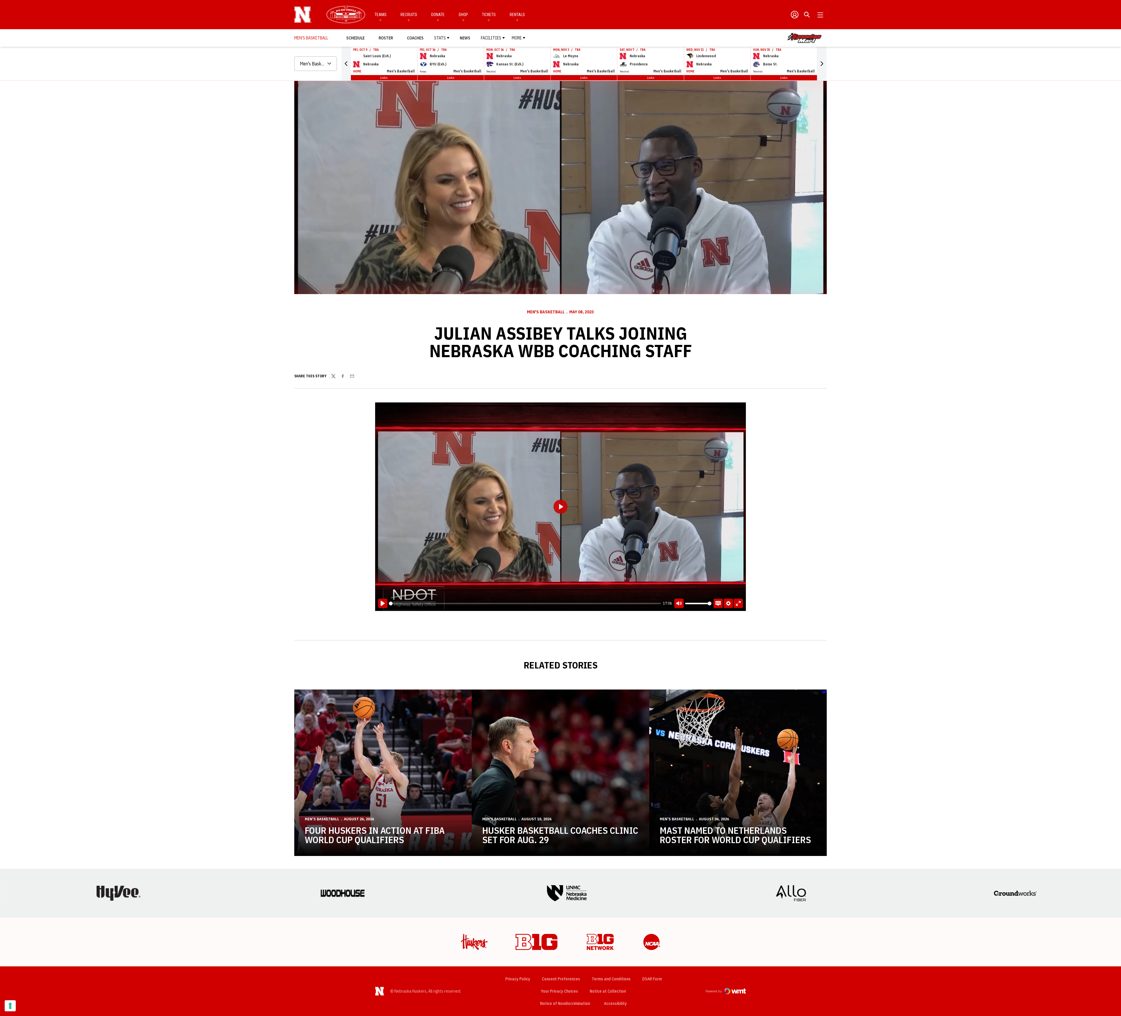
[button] (346, 64)
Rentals (517, 14)
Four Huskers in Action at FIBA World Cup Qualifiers (375, 835)
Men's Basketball (546, 312)
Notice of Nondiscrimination (565, 1003)
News (465, 38)
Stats (440, 38)
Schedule (355, 38)
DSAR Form (652, 979)
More (517, 38)
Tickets (489, 14)
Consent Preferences (561, 979)
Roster (386, 38)
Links (384, 77)
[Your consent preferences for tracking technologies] (10, 1005)
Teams (381, 14)
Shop (463, 14)
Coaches (415, 38)
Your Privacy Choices (559, 991)
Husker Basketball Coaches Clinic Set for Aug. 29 (560, 835)
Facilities (491, 38)
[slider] (525, 603)
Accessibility (615, 1003)
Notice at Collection (608, 991)
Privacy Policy (517, 979)
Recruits (409, 14)
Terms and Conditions (611, 979)
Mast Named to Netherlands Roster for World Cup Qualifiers (735, 835)
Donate (438, 14)
